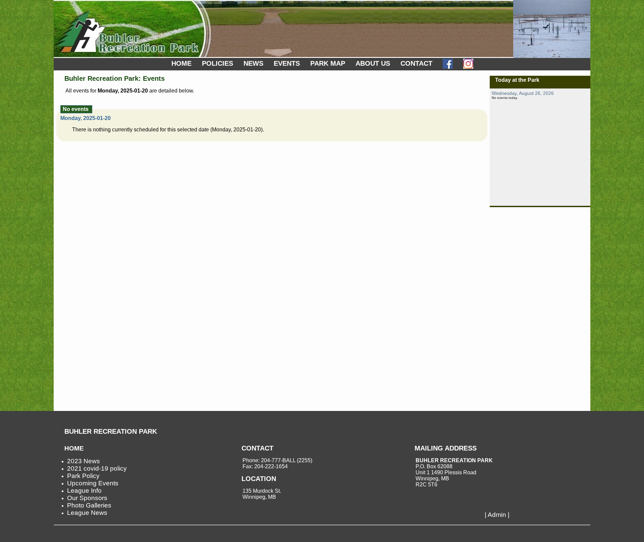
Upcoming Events (92, 483)
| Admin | (497, 514)
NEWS (253, 63)
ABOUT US (373, 63)
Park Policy (83, 475)
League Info (84, 490)
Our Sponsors (87, 497)
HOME (181, 63)
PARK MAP (327, 63)
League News (87, 512)
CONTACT (416, 63)
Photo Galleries (89, 505)
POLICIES (217, 63)
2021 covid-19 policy (97, 468)
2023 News (83, 461)
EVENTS (287, 63)
